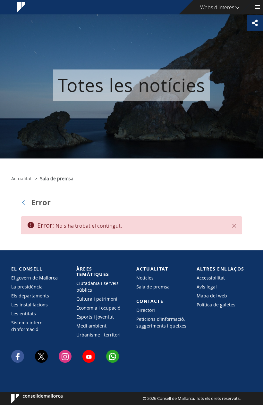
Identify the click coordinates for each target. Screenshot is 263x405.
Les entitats (23, 314)
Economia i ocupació (98, 308)
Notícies (145, 278)
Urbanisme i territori (98, 335)
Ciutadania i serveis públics (97, 286)
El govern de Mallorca (34, 278)
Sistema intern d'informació (27, 326)
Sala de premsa (153, 287)
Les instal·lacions (29, 305)
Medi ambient (91, 326)
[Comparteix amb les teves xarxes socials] (255, 23)
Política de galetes (216, 305)
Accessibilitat (211, 278)
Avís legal (207, 287)
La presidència (27, 287)
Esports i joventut (95, 317)
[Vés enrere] (25, 202)
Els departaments (30, 296)
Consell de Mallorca (30, 398)
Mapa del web (212, 296)
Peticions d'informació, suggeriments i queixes (161, 322)
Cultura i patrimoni (96, 299)
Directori (145, 310)
